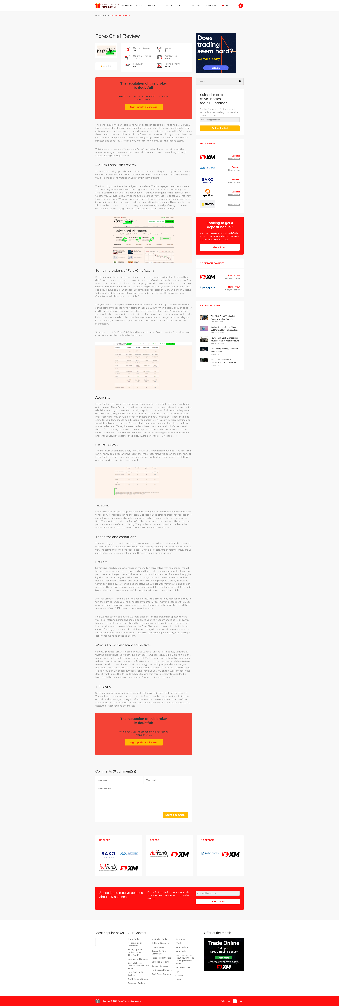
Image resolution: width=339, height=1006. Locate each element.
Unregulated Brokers (138, 959)
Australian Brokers (160, 939)
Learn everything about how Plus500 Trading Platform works (184, 959)
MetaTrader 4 (181, 947)
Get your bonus (232, 278)
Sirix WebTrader (183, 967)
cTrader (179, 943)
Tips (177, 971)
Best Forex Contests (161, 974)
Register (236, 156)
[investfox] (216, 53)
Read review (234, 158)
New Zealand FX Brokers (135, 973)
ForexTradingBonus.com (129, 1001)
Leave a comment (175, 815)
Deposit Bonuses (160, 966)
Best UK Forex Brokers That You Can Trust (138, 966)
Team (178, 979)
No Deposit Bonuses (162, 970)
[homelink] (107, 5)
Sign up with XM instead (143, 107)
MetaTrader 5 (181, 951)
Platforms (180, 939)
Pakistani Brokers (160, 943)
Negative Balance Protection (136, 944)
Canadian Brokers (160, 962)
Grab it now (219, 247)
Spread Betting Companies (159, 952)
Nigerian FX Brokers (161, 958)
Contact (179, 975)
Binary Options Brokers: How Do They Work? (136, 952)
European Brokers (136, 983)
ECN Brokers (158, 947)
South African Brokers (138, 979)
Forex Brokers (134, 939)
